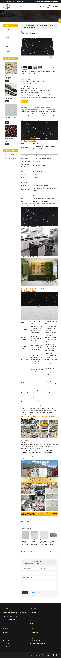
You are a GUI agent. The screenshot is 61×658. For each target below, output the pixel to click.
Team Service (35, 615)
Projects (42, 6)
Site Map (34, 623)
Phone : (5, 619)
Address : (5, 612)
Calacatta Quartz (36, 635)
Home (20, 6)
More (7, 81)
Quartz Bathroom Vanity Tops (39, 643)
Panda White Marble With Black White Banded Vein (11, 97)
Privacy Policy (8, 646)
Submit (25, 592)
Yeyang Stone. (32, 442)
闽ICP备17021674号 (32, 655)
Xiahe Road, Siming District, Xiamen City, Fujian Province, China (17, 613)
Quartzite (7, 37)
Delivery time (24, 81)
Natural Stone (8, 29)
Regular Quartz (22, 15)
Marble (7, 32)
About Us (49, 6)
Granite (7, 35)
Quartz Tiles (35, 632)
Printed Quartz (9, 51)
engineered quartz (49, 551)
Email (24, 101)
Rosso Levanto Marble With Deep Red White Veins (10, 140)
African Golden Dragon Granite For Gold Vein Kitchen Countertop (10, 77)
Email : (4, 616)
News (33, 617)
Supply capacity (25, 83)
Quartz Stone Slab (36, 638)
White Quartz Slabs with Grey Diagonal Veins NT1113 (10, 119)
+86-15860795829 (21, 1)
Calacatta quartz (32, 551)
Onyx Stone (8, 42)
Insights (34, 6)
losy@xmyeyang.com (9, 1)
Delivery (34, 612)
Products (26, 6)
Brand (22, 77)
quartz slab (40, 551)
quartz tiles (38, 554)
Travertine (8, 40)
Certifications (35, 620)
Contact (55, 6)
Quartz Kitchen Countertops (38, 640)
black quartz (31, 554)
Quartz (15, 15)
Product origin (24, 79)
